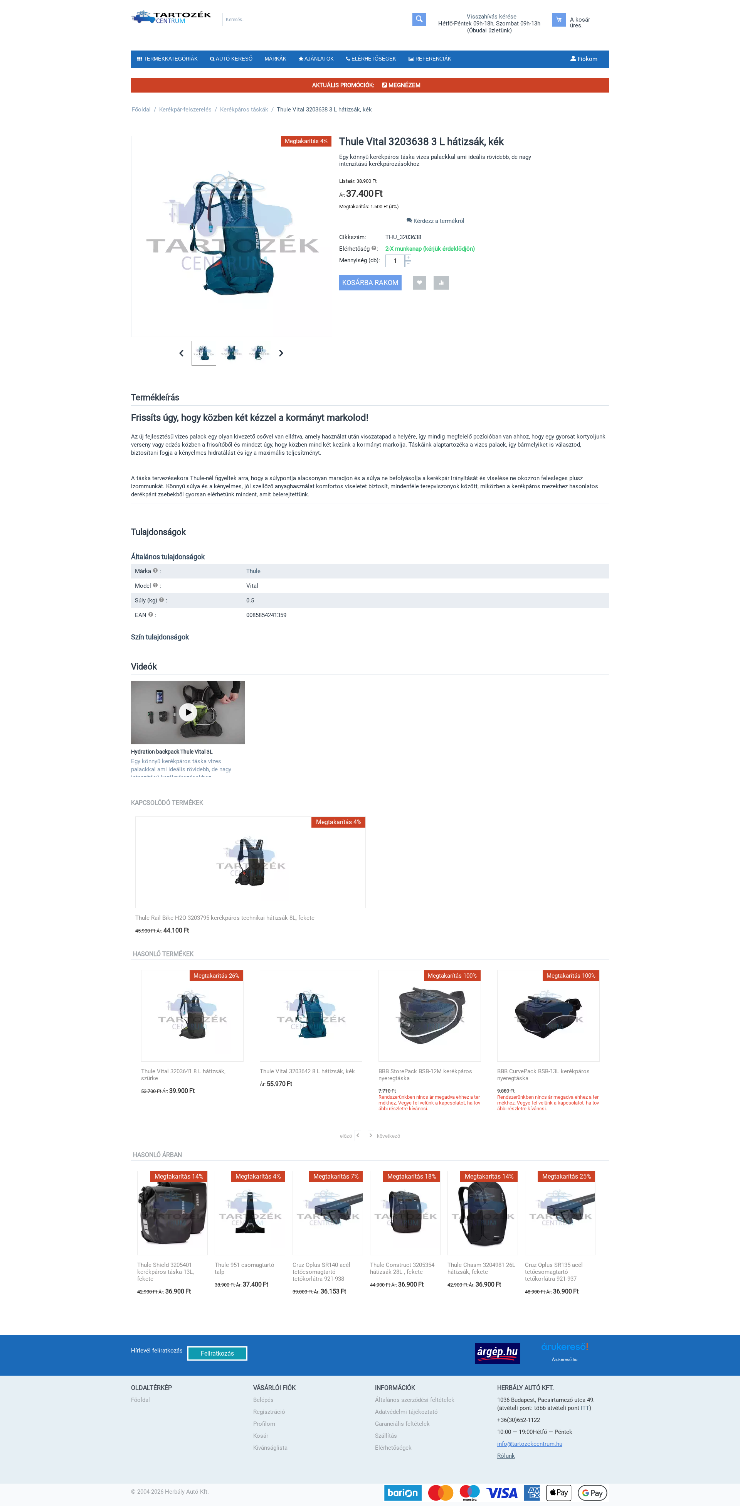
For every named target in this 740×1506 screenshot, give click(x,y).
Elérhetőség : (358, 248)
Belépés (263, 1399)
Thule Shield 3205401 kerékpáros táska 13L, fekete (165, 1271)
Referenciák (432, 59)
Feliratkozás (217, 1353)
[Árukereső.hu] (564, 1349)
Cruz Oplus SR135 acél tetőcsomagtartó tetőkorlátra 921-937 (554, 1271)
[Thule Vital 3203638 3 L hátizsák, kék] (231, 236)
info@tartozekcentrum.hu (529, 1443)
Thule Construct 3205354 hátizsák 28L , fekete (402, 1268)
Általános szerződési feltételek (414, 1399)
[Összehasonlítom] (441, 282)
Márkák (275, 59)
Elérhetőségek (393, 1447)
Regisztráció (269, 1411)
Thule (253, 571)
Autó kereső (233, 59)
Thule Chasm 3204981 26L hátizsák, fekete (481, 1268)
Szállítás (386, 1435)
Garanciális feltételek (402, 1423)
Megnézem (403, 85)
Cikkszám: (352, 237)
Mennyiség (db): (359, 260)
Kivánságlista (270, 1447)
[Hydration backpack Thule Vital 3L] (188, 712)
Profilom (264, 1423)
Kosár (260, 1435)
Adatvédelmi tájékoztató (406, 1411)
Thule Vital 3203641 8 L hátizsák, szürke (183, 1075)
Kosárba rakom (370, 282)
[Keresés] (419, 19)
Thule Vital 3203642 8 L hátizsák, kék (307, 1071)
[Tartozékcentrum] (171, 16)
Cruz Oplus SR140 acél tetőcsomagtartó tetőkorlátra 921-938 (321, 1271)
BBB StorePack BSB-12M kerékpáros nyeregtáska (425, 1075)
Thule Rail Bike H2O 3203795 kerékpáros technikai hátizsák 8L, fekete (224, 917)
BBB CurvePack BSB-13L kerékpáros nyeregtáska (543, 1075)
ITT (585, 1408)
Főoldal (140, 1399)
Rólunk (506, 1455)
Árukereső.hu (564, 1359)
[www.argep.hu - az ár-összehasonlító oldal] (497, 1352)
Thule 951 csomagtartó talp (244, 1268)
